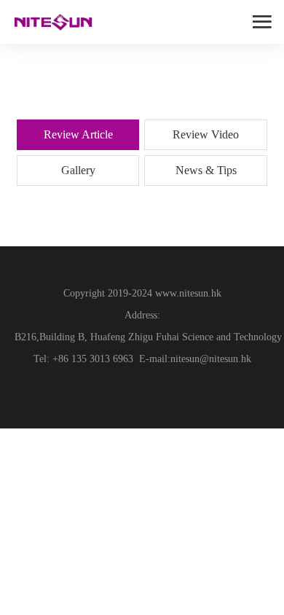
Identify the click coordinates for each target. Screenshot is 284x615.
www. (165, 293)
